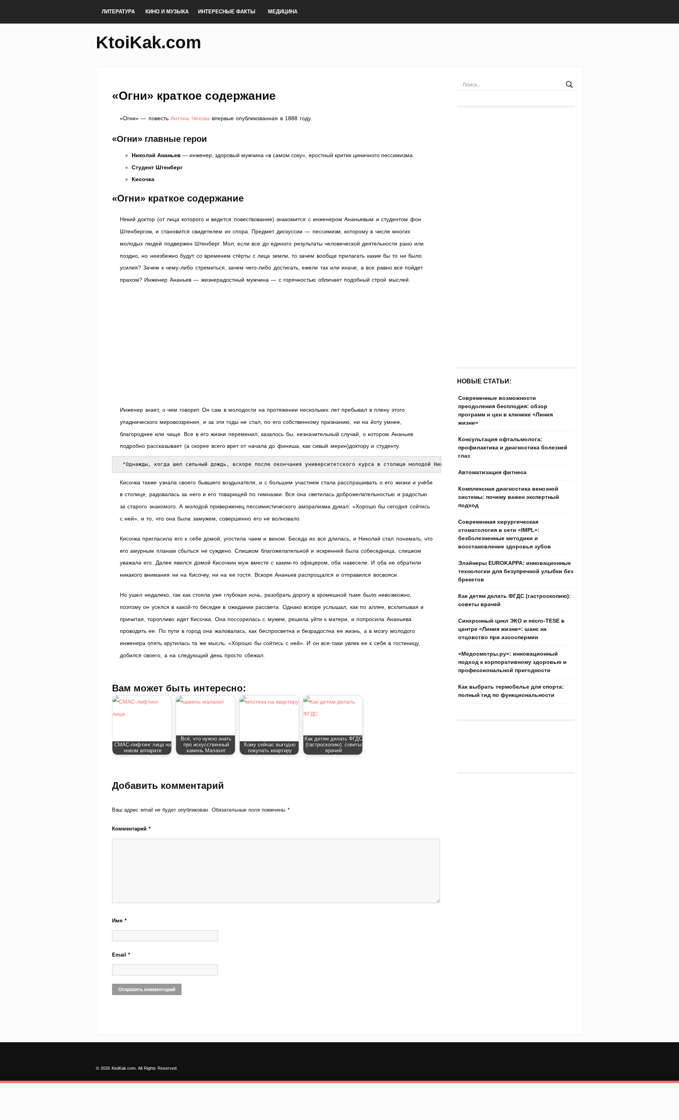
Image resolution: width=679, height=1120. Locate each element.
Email (121, 955)
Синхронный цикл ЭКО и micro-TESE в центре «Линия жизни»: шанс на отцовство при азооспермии (511, 629)
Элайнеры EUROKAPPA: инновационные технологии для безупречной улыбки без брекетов (515, 571)
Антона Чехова (190, 118)
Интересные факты (226, 12)
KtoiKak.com (148, 42)
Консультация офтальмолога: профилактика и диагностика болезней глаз (512, 447)
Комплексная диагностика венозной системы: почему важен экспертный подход (508, 497)
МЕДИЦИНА (282, 12)
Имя (119, 921)
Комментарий (131, 829)
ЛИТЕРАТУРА (118, 12)
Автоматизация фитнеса (492, 472)
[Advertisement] (276, 345)
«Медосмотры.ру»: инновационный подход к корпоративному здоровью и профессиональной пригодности (512, 662)
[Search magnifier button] (569, 84)
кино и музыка (167, 12)
